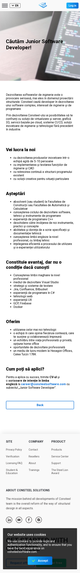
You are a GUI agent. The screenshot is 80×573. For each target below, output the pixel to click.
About (32, 463)
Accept (43, 560)
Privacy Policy (14, 449)
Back (40, 405)
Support (56, 463)
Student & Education (12, 472)
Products (56, 449)
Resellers (34, 456)
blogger (38, 519)
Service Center (60, 456)
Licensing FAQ (14, 463)
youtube (19, 519)
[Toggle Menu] (5, 5)
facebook (29, 519)
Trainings (34, 470)
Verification (12, 456)
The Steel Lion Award (59, 472)
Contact (33, 449)
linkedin (9, 519)
